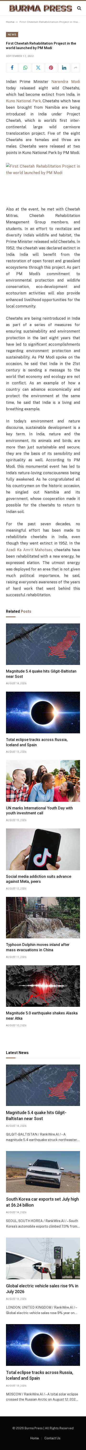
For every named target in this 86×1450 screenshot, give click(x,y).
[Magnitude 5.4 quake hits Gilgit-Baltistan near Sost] (43, 644)
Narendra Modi (65, 81)
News (12, 34)
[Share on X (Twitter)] (38, 67)
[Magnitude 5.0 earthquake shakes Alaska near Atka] (43, 986)
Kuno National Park (23, 101)
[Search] (78, 8)
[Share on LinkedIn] (64, 67)
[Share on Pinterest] (51, 67)
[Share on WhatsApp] (25, 67)
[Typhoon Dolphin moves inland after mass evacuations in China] (43, 917)
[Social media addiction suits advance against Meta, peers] (43, 849)
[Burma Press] (40, 8)
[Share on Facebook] (12, 67)
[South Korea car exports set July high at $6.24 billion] (43, 1172)
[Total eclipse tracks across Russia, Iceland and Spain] (43, 712)
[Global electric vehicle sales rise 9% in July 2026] (43, 1258)
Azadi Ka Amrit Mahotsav (29, 550)
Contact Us (52, 1438)
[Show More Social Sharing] (75, 67)
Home (10, 22)
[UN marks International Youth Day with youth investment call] (43, 781)
